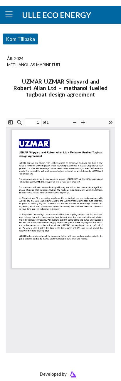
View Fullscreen (19, 113)
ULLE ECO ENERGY (56, 15)
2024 (18, 58)
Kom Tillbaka (20, 39)
